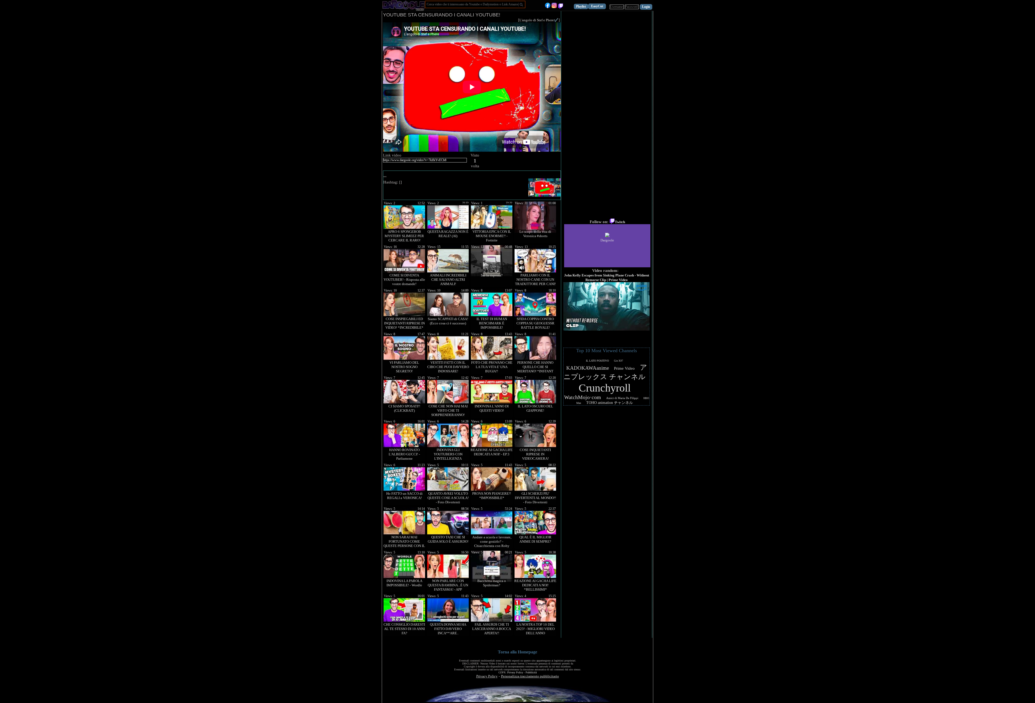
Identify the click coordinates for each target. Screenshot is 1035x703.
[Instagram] (554, 7)
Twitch (620, 222)
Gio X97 (618, 360)
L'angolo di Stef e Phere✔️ (538, 20)
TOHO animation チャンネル (609, 403)
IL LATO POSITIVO (597, 360)
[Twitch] (560, 7)
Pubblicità (531, 672)
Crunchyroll (605, 388)
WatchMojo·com (582, 397)
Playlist (581, 6)
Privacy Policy (515, 672)
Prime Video (624, 368)
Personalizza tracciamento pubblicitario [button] (530, 676)
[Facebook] (547, 7)
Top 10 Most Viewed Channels (606, 350)
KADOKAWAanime (587, 368)
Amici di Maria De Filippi (622, 398)
